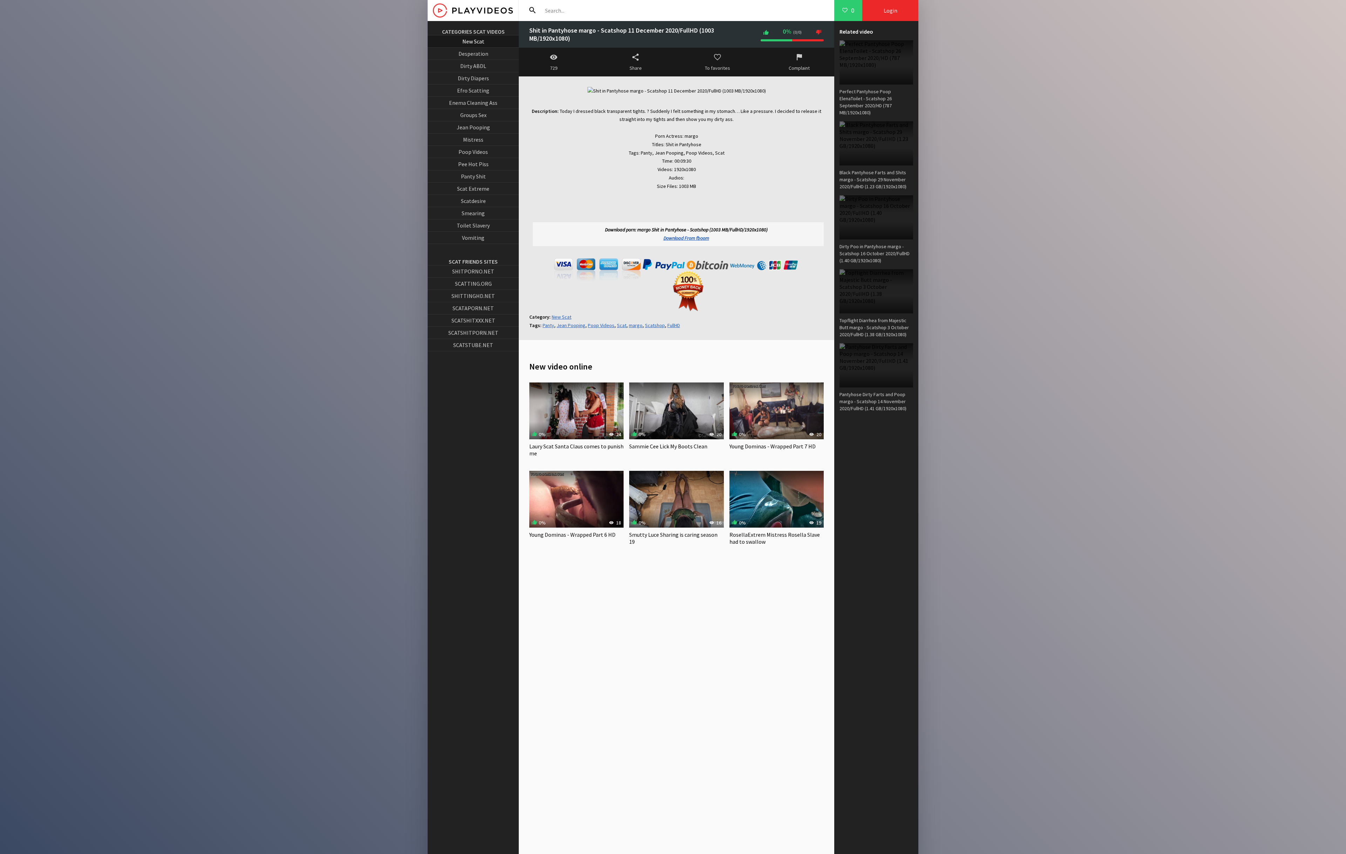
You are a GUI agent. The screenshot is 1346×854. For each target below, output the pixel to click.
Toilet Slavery (473, 225)
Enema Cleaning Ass (473, 102)
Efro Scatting (473, 90)
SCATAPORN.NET (473, 308)
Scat (621, 325)
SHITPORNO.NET (473, 271)
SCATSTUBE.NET (473, 344)
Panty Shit (473, 176)
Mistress (473, 139)
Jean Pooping (473, 127)
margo (636, 325)
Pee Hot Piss (473, 164)
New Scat (473, 41)
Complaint (799, 68)
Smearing (473, 213)
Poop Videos (473, 151)
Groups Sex (473, 114)
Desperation (473, 53)
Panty (548, 325)
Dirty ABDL (473, 65)
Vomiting (473, 237)
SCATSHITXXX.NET (473, 320)
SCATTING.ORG (473, 283)
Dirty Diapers (473, 78)
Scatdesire (473, 200)
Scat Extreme (473, 188)
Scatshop (655, 325)
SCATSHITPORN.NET (473, 332)
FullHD (673, 325)
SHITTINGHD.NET (473, 295)
